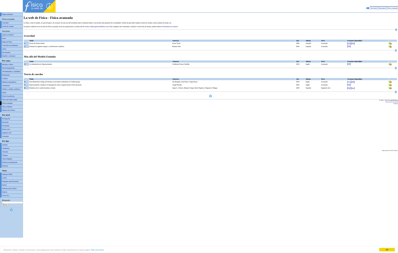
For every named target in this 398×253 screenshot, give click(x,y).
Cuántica (5, 78)
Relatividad (6, 75)
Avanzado (5, 136)
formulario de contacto (170, 26)
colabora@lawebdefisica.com (99, 26)
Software (5, 166)
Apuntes (5, 145)
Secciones (373, 8)
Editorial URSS (7, 174)
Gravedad (5, 23)
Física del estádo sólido (9, 100)
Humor (4, 185)
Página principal (7, 14)
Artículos (5, 152)
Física (396, 100)
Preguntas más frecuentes (10, 181)
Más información (97, 249)
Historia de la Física (8, 110)
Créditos (395, 103)
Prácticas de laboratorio (9, 162)
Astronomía (6, 85)
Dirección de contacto (392, 102)
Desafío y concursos (8, 56)
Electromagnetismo (8, 68)
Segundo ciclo (6, 133)
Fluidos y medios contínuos (11, 89)
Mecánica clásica (7, 64)
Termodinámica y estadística (11, 71)
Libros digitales (7, 159)
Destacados (382, 8)
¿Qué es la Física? (8, 35)
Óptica (4, 92)
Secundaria (5, 126)
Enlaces (4, 192)
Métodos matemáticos (9, 82)
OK (387, 249)
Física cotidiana (7, 107)
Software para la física (9, 188)
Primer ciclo (6, 129)
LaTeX (4, 178)
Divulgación (6, 119)
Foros (4, 38)
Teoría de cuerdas (8, 26)
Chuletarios (6, 148)
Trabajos (5, 155)
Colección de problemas (10, 45)
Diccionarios (6, 52)
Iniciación (5, 122)
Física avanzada (392, 8)
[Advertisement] (373, 3)
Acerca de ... (6, 195)
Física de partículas (8, 96)
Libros (4, 49)
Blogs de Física (7, 42)
